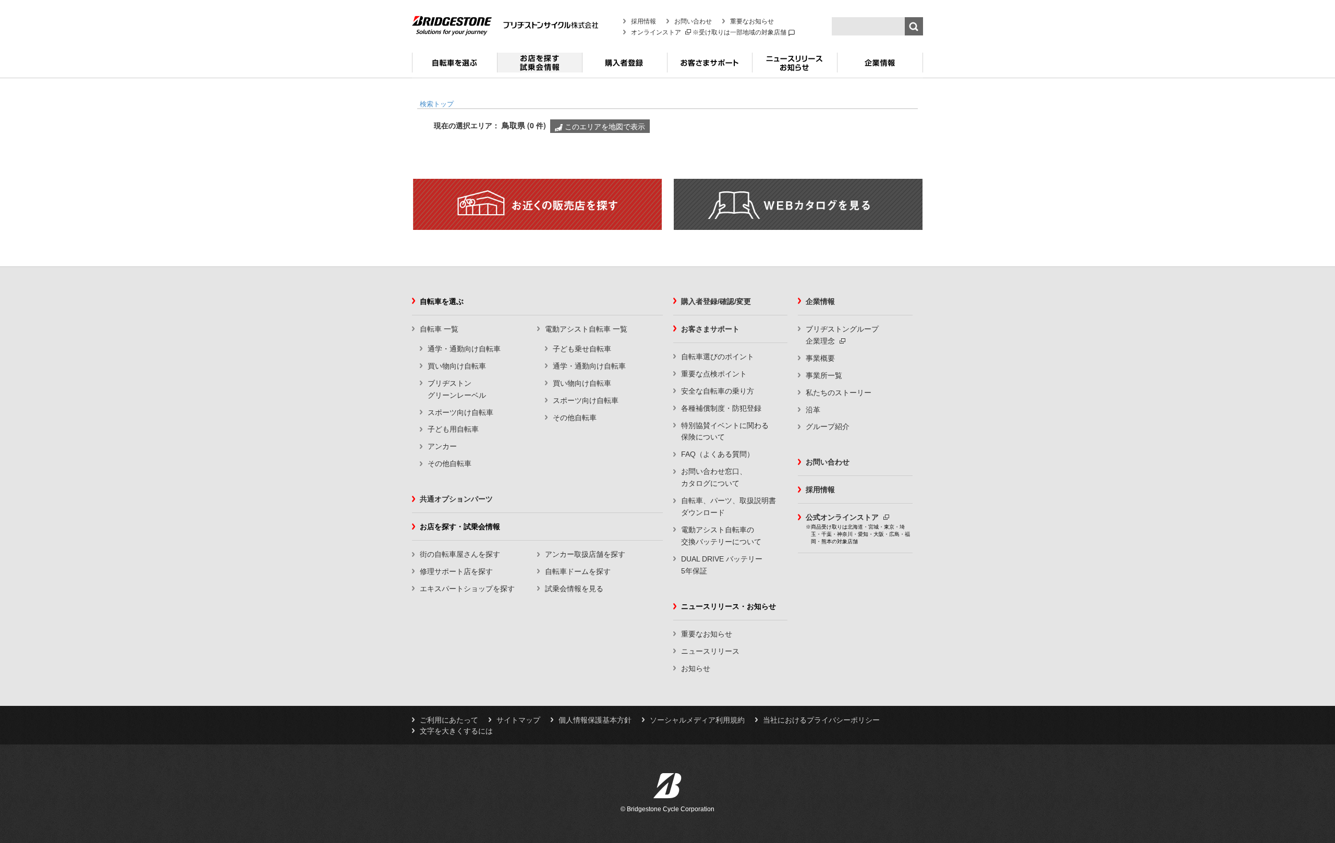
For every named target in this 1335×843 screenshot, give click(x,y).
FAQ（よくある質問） (717, 454)
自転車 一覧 (439, 329)
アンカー (442, 446)
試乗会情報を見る (574, 588)
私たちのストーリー (838, 392)
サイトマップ (518, 720)
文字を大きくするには (456, 731)
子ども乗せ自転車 (582, 349)
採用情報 (643, 21)
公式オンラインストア (843, 517)
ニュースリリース (710, 651)
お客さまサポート (709, 67)
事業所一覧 (824, 375)
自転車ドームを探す (578, 571)
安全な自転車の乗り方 (717, 391)
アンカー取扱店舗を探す (585, 554)
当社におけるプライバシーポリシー (821, 720)
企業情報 (880, 67)
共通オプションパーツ (456, 499)
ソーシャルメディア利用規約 (697, 720)
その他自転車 (449, 463)
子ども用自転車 (453, 429)
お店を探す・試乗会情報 (539, 67)
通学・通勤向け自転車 (464, 349)
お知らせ (695, 668)
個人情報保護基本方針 (595, 720)
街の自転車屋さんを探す (460, 554)
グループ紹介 (827, 426)
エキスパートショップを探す (467, 588)
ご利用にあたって (449, 720)
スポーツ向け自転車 (460, 412)
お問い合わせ (693, 21)
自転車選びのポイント (717, 356)
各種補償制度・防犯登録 (721, 408)
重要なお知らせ (752, 21)
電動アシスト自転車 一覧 (586, 329)
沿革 (813, 410)
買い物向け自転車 (457, 366)
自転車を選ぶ (454, 67)
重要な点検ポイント (714, 374)
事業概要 (820, 358)
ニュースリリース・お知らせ (794, 67)
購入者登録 (624, 67)
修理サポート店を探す (456, 571)
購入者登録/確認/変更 (716, 301)
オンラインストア (657, 32)
